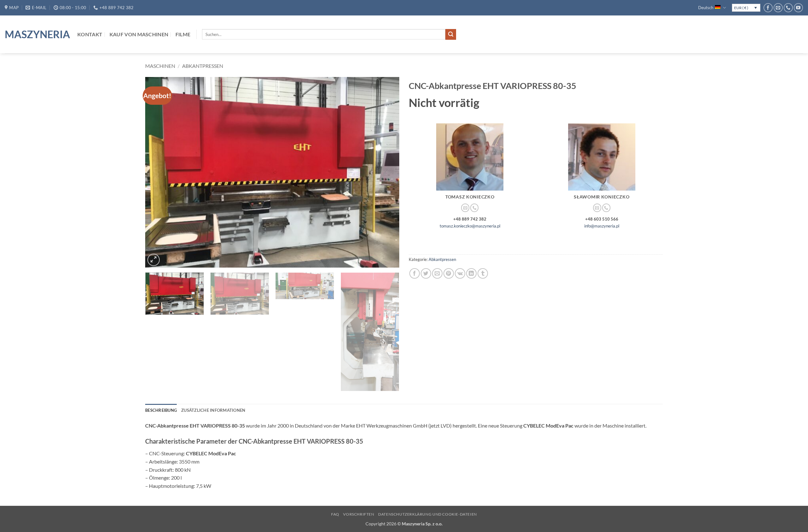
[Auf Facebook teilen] (414, 273)
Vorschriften (358, 514)
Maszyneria (36, 34)
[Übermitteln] (450, 34)
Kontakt (89, 34)
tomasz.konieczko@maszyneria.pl (470, 225)
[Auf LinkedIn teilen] (471, 273)
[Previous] (158, 172)
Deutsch (705, 7)
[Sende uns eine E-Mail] (778, 7)
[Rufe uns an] (788, 7)
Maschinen (160, 66)
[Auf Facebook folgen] (768, 7)
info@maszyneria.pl (601, 225)
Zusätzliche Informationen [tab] (213, 410)
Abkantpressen (202, 66)
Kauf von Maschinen (139, 34)
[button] (153, 260)
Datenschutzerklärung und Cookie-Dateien (427, 514)
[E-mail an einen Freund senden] (437, 273)
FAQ (335, 514)
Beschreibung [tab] (161, 410)
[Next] (386, 172)
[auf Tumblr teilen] (483, 273)
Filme (183, 34)
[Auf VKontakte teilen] (460, 273)
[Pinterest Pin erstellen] (448, 273)
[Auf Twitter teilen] (426, 273)
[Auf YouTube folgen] (798, 7)
